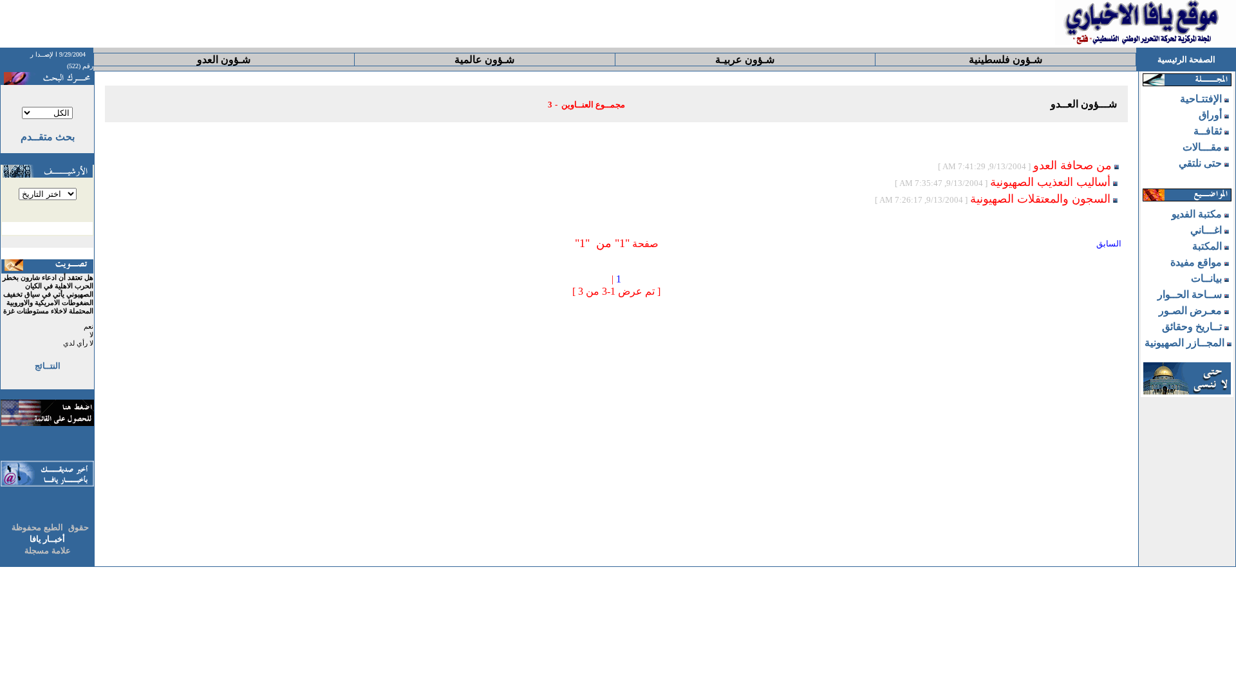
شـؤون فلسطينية (1005, 59)
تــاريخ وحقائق (1192, 326)
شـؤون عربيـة (744, 59)
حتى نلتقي (1200, 163)
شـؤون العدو (223, 59)
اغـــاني (1206, 230)
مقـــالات (1202, 147)
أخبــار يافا (47, 539)
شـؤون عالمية (484, 59)
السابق (1108, 243)
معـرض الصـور (1190, 310)
